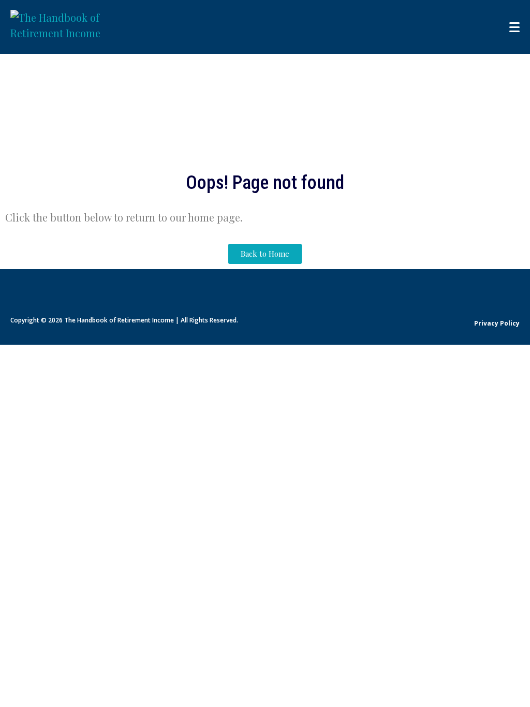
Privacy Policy (497, 323)
